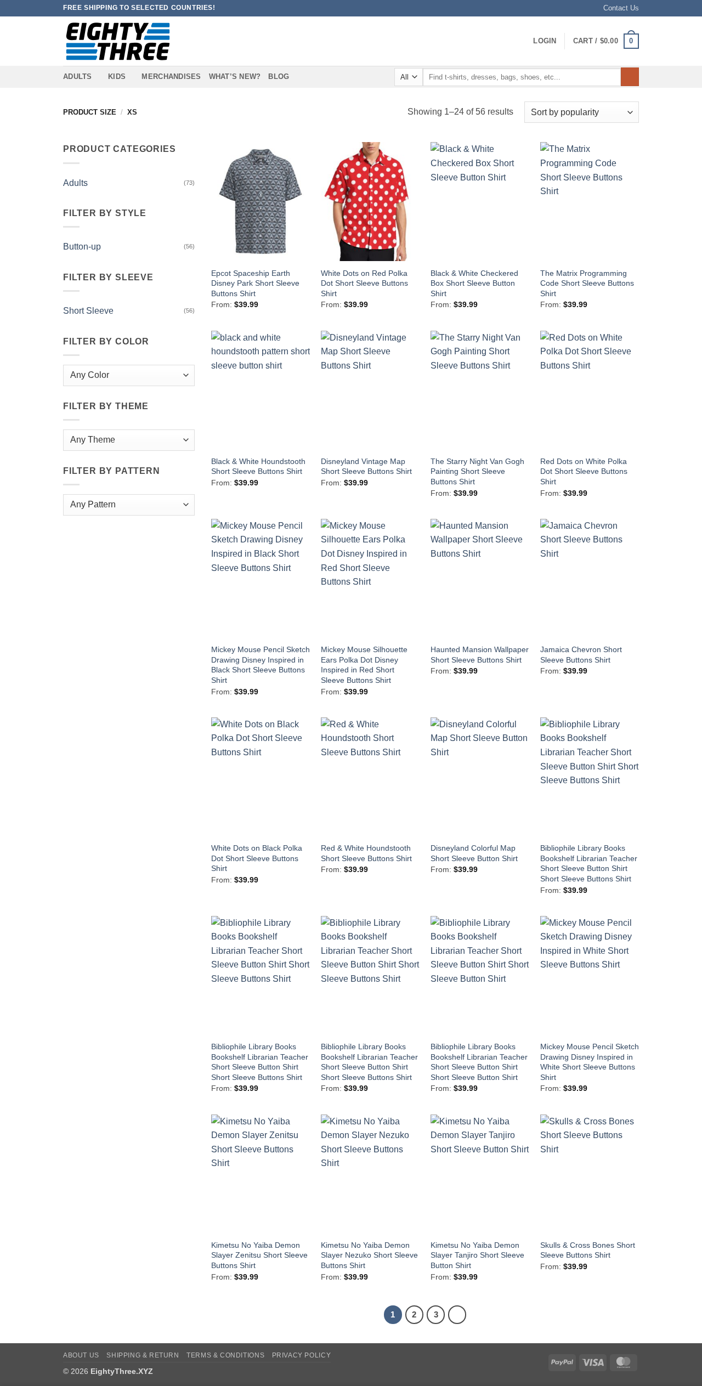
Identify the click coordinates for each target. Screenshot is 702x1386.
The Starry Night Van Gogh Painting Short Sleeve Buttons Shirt (477, 471)
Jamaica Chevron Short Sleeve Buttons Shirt (581, 654)
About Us (81, 1355)
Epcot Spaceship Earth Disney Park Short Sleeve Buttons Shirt (255, 283)
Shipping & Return (142, 1355)
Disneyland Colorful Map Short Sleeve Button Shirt (474, 853)
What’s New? (235, 76)
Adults (75, 183)
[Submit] (630, 76)
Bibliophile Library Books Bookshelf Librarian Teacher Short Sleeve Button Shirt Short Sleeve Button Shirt (479, 1062)
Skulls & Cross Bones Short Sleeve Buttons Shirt (587, 1250)
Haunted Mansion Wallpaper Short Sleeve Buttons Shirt (480, 654)
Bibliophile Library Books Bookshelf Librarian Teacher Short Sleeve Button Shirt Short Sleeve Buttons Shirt (588, 863)
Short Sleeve (88, 310)
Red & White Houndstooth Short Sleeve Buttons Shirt (366, 853)
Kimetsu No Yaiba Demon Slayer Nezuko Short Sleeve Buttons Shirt (369, 1255)
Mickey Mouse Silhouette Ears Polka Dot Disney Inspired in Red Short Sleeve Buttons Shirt (364, 664)
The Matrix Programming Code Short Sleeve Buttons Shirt (587, 283)
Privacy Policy (301, 1355)
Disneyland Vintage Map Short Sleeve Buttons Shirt (366, 466)
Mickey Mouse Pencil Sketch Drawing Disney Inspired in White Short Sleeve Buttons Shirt (589, 1062)
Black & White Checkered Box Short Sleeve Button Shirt (474, 283)
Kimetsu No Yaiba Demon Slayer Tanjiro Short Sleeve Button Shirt (477, 1255)
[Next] (457, 1314)
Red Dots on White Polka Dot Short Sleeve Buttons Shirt (583, 471)
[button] (544, 41)
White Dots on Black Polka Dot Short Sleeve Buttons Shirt (256, 858)
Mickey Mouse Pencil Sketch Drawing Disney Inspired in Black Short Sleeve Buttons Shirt (260, 664)
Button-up (82, 246)
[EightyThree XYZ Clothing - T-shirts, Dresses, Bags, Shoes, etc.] (118, 41)
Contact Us (621, 8)
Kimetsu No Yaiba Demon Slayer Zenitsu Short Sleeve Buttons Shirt (259, 1255)
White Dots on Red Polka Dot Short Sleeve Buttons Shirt (364, 283)
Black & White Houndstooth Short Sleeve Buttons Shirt (258, 466)
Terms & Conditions (225, 1355)
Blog (278, 76)
